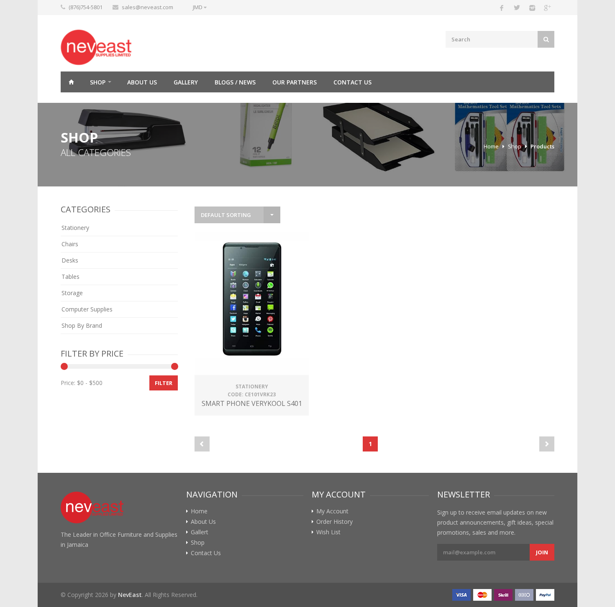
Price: (68, 383)
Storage (72, 293)
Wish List (328, 532)
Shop (97, 82)
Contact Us (352, 82)
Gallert (199, 532)
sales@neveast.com (147, 7)
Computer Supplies (87, 309)
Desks (70, 260)
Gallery (186, 82)
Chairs (70, 244)
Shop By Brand (82, 325)
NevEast (130, 595)
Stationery (75, 228)
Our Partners (294, 82)
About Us (142, 82)
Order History (334, 521)
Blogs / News (235, 82)
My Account (332, 511)
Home (71, 81)
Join (542, 552)
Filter (163, 383)
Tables (70, 277)
